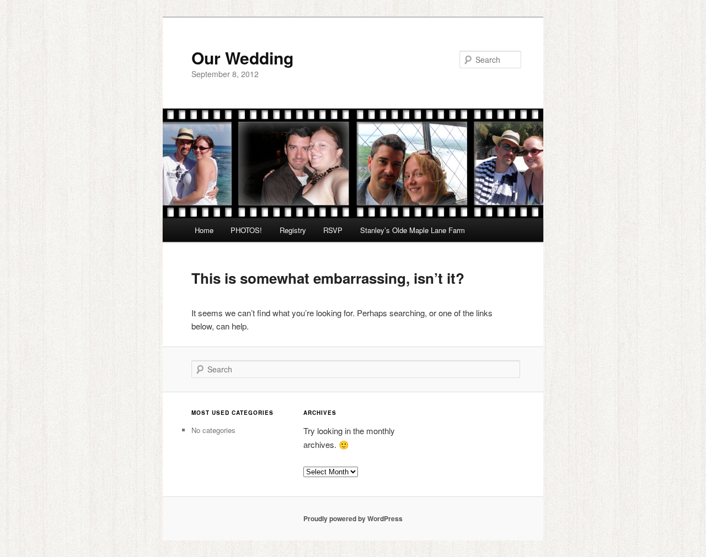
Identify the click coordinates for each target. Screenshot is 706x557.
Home (204, 230)
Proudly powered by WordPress (353, 518)
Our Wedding (242, 57)
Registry (293, 230)
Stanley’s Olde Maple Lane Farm (412, 230)
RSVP (333, 230)
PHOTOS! (246, 230)
